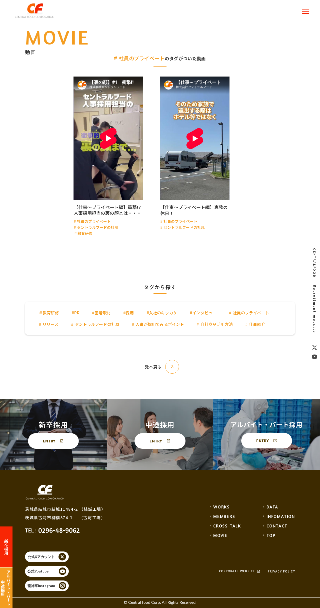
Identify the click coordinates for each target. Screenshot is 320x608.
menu (305, 11)
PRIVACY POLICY (281, 571)
